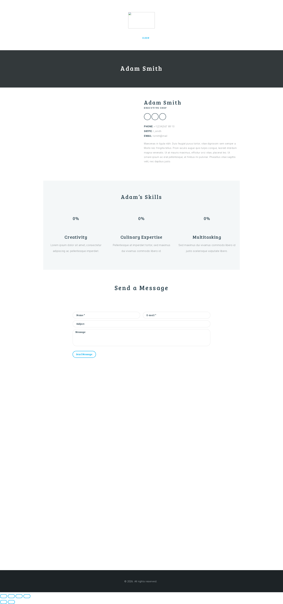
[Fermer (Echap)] (26, 596)
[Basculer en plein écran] (11, 596)
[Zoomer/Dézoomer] (3, 596)
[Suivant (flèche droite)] (11, 602)
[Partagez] (19, 596)
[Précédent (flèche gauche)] (3, 602)
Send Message (84, 354)
